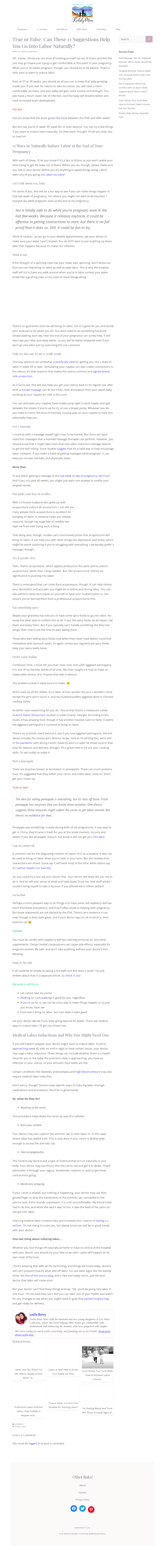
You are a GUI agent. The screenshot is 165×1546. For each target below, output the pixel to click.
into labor (99, 837)
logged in (34, 1443)
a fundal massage (30, 389)
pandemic (26, 743)
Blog (118, 29)
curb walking (43, 997)
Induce (18, 1426)
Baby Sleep (82, 29)
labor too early (55, 174)
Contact (82, 1492)
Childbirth (19, 1424)
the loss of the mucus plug (36, 1275)
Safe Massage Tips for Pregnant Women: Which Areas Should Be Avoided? (135, 62)
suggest (61, 448)
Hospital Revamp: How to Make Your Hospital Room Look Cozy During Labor (135, 74)
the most (61, 118)
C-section (42, 29)
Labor (24, 1426)
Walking (25, 997)
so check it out (71, 975)
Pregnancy (22, 29)
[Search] (149, 39)
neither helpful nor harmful (34, 868)
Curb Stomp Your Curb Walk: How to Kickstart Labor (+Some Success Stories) (134, 104)
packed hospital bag (96, 1298)
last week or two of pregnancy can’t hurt (85, 476)
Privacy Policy (83, 1499)
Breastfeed (62, 29)
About (82, 1485)
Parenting (101, 29)
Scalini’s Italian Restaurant (28, 715)
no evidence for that (38, 815)
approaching (20, 1048)
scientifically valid (64, 362)
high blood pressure (87, 1071)
